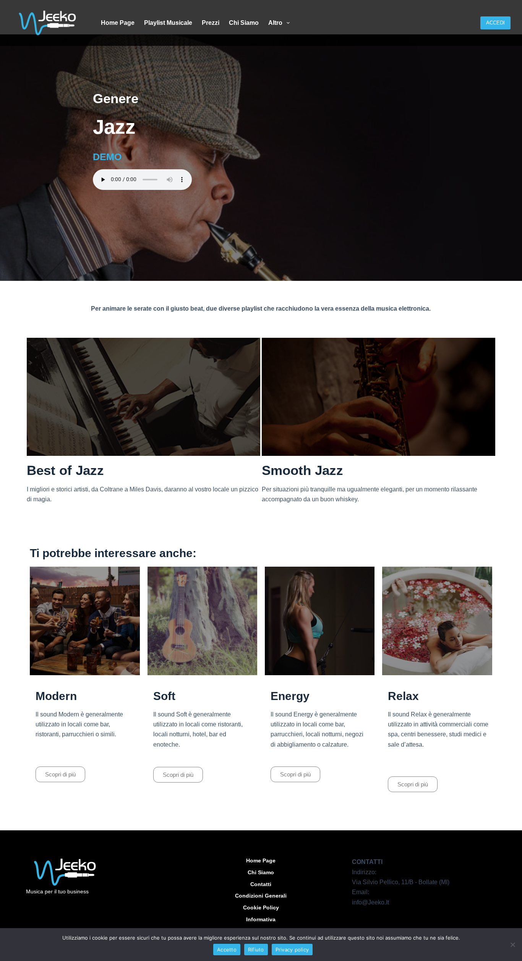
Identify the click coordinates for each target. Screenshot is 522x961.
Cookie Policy (261, 907)
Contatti (260, 884)
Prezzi (210, 22)
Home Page (118, 22)
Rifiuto (256, 949)
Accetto (227, 949)
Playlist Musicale (168, 22)
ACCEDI (495, 23)
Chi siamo (244, 22)
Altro (275, 22)
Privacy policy (292, 949)
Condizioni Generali (261, 896)
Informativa (261, 919)
